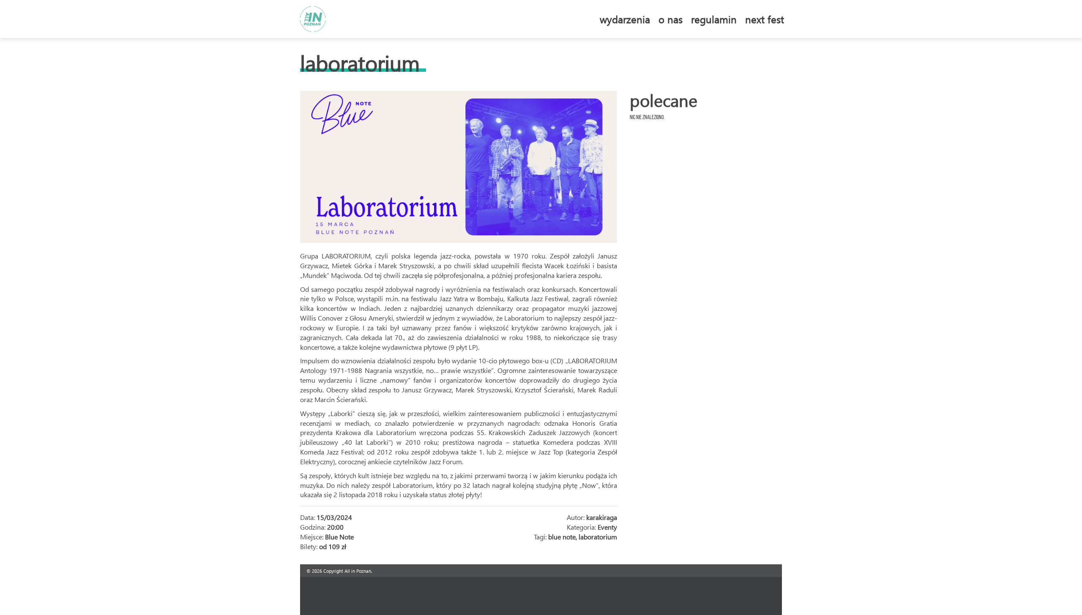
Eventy (607, 526)
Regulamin (714, 19)
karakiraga (601, 517)
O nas (670, 19)
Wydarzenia (625, 19)
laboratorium (598, 536)
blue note (562, 536)
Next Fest (764, 19)
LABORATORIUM (360, 63)
